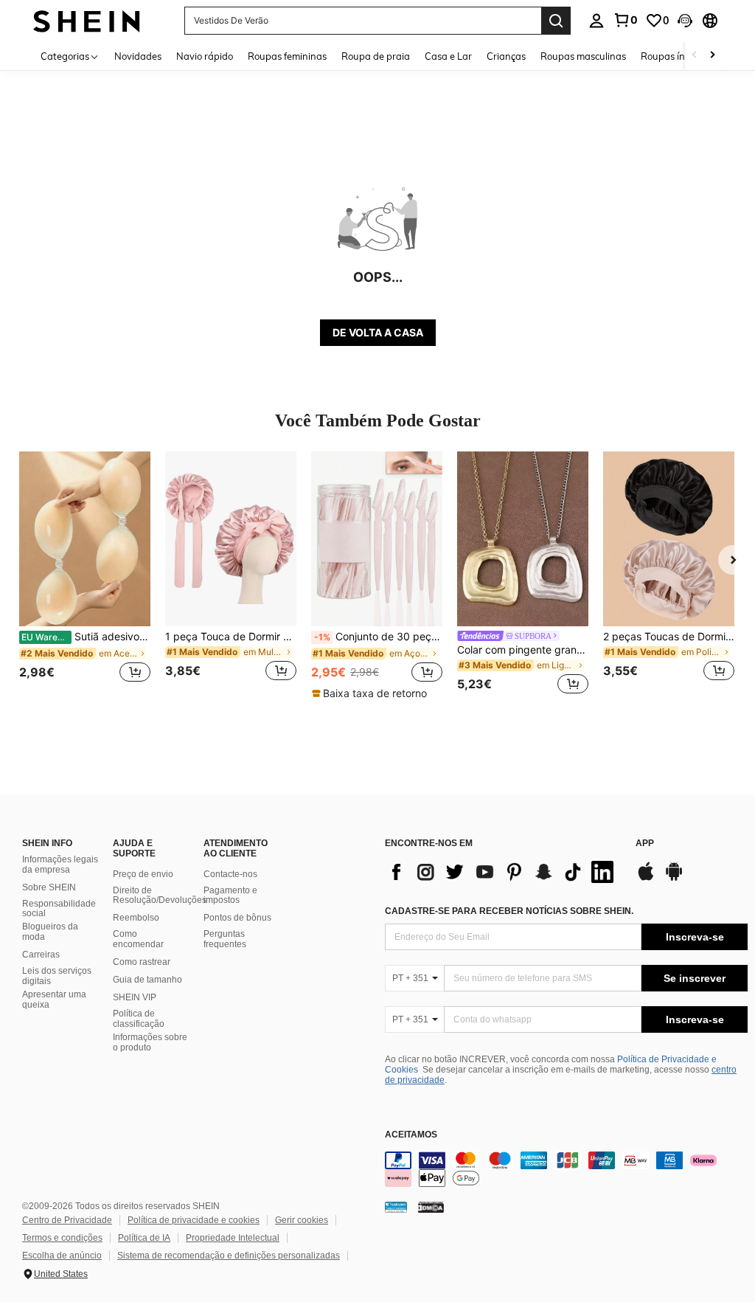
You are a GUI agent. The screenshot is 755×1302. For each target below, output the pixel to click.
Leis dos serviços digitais (56, 976)
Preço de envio (143, 874)
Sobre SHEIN (49, 887)
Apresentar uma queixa (54, 999)
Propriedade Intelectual (232, 1238)
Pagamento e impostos (230, 895)
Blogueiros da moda (50, 931)
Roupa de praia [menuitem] (375, 56)
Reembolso (136, 918)
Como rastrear (141, 962)
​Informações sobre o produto (150, 1042)
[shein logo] (86, 20)
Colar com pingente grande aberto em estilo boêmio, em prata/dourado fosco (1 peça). (522, 650)
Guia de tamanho (147, 979)
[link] (625, 20)
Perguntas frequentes (224, 939)
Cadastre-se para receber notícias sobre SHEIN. (509, 911)
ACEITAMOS (411, 1135)
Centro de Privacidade (67, 1220)
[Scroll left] (694, 55)
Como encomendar (138, 939)
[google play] (674, 878)
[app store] (646, 878)
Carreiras (41, 954)
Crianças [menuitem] (506, 56)
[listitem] (84, 575)
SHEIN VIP (134, 997)
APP (645, 843)
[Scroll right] (712, 55)
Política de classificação (138, 1018)
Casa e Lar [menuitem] (448, 56)
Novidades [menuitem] (137, 56)
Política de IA (144, 1238)
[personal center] (596, 21)
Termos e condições (62, 1238)
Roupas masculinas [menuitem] (583, 56)
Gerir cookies (301, 1220)
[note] (371, 693)
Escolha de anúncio (62, 1255)
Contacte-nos (230, 874)
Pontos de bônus (237, 918)
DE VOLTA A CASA (378, 332)
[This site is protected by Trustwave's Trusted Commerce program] (396, 1206)
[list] (503, 872)
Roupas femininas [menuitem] (287, 56)
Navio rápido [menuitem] (204, 56)
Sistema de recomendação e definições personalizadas (228, 1255)
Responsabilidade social (59, 908)
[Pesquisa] (556, 21)
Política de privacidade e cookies (194, 1220)
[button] (685, 21)
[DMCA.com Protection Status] (431, 1206)
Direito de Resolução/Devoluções (159, 895)
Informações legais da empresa (60, 864)
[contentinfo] (566, 1169)
